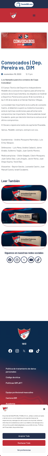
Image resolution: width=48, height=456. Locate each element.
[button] (44, 409)
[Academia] (24, 403)
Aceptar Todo (24, 436)
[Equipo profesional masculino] (24, 392)
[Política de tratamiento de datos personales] (24, 370)
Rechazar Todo (24, 443)
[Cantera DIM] (24, 398)
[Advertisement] (24, 289)
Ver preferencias (24, 450)
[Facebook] (10, 260)
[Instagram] (17, 260)
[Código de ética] (24, 377)
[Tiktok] (38, 260)
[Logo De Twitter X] (24, 260)
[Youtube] (31, 260)
